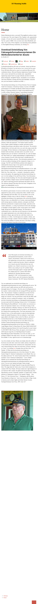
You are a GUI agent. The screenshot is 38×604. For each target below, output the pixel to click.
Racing (21, 474)
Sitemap (6, 595)
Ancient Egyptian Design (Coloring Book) (13, 511)
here (28, 44)
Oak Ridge (22, 477)
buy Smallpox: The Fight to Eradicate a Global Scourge (17, 530)
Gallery (4, 479)
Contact (22, 479)
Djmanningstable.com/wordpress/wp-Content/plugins (14, 500)
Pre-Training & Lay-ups (8, 477)
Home (4, 474)
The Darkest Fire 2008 (24, 532)
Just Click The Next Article (19, 502)
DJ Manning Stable (19, 4)
